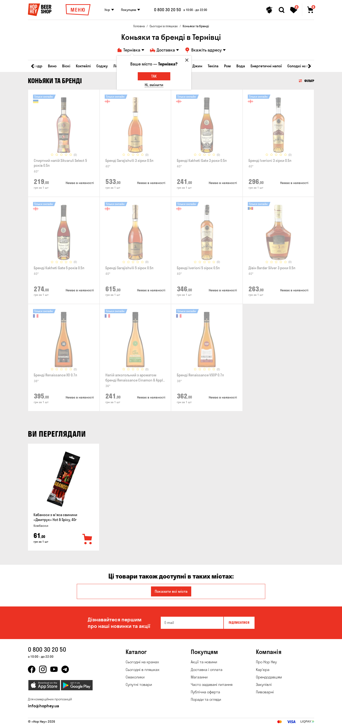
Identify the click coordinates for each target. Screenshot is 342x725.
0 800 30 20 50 (167, 10)
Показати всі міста (171, 591)
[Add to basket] (87, 539)
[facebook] (31, 669)
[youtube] (54, 669)
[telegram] (65, 669)
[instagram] (43, 669)
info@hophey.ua (43, 705)
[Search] (281, 10)
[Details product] (63, 125)
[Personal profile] (269, 10)
